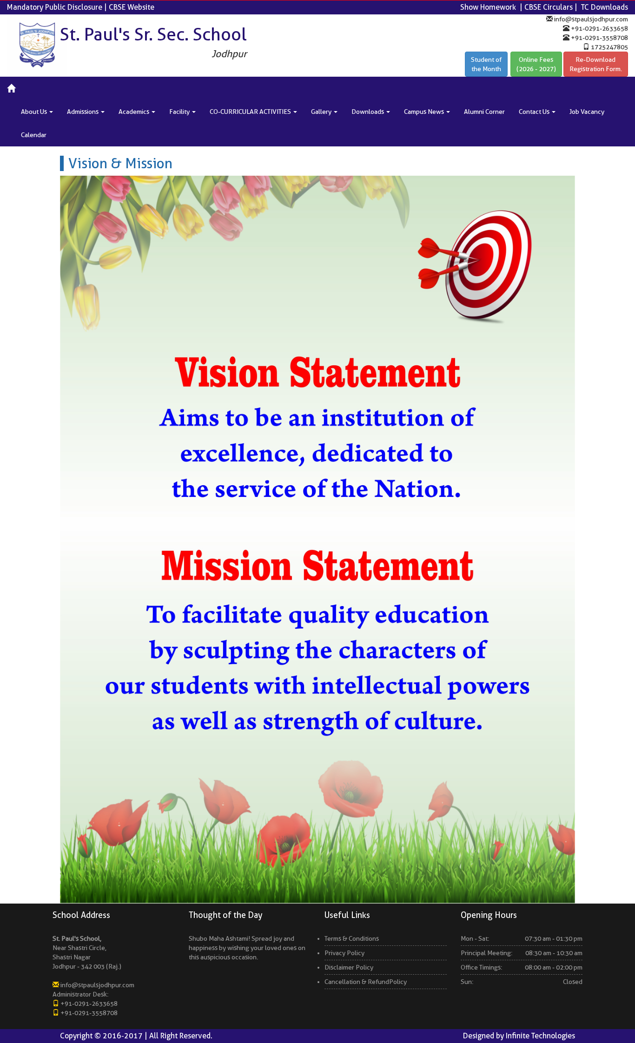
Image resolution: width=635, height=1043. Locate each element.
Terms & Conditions (351, 938)
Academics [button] (135, 111)
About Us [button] (34, 111)
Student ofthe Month (486, 64)
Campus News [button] (424, 111)
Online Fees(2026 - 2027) (536, 64)
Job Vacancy (586, 111)
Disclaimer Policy (348, 967)
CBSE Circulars (548, 7)
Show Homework (488, 7)
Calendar (33, 135)
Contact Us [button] (535, 111)
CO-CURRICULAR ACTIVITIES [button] (251, 111)
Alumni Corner (484, 111)
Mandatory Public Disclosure (54, 7)
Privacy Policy (344, 953)
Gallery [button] (322, 111)
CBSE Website (131, 7)
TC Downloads (604, 7)
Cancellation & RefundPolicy (365, 981)
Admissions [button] (83, 111)
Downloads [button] (368, 111)
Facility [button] (180, 111)
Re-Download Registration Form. (595, 64)
